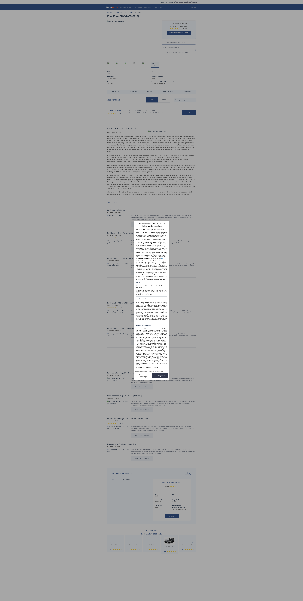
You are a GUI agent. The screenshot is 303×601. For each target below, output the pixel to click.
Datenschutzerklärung (141, 371)
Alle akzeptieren (160, 376)
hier (162, 258)
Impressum (152, 371)
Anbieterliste (159, 371)
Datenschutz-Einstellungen (143, 376)
